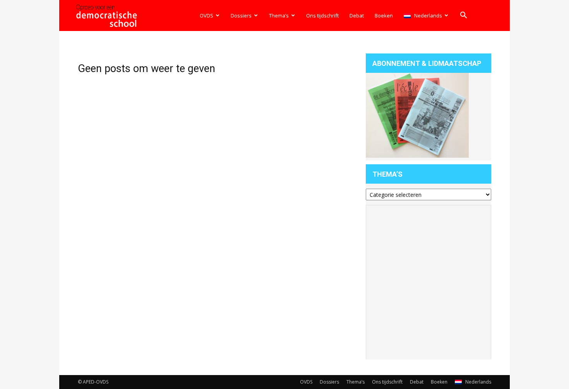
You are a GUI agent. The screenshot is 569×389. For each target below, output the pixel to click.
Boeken (384, 15)
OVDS (206, 15)
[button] (463, 16)
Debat (357, 15)
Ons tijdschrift (322, 15)
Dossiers (241, 15)
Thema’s (279, 15)
